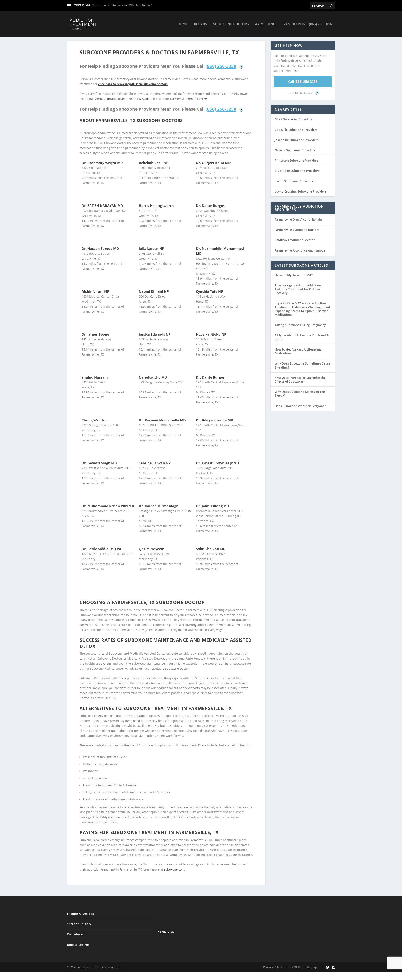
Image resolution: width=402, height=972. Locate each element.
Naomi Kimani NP (154, 291)
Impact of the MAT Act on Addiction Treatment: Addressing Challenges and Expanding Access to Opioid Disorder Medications (302, 309)
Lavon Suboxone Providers (294, 181)
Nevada (144, 99)
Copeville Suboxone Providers (296, 130)
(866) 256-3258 (221, 66)
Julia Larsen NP (151, 248)
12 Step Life (166, 932)
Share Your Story (79, 924)
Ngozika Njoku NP (211, 334)
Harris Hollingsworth (156, 205)
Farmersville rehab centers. (189, 99)
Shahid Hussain (95, 377)
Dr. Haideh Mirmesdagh (158, 506)
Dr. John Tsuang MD (212, 506)
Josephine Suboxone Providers (296, 140)
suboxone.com (174, 869)
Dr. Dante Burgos (210, 205)
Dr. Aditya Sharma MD (214, 420)
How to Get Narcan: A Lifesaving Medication (298, 351)
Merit (98, 99)
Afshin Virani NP (95, 291)
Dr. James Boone (95, 334)
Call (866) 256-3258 (302, 81)
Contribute (75, 934)
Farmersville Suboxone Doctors (297, 230)
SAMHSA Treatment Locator (295, 240)
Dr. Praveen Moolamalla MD (162, 420)
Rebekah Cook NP (153, 163)
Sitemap (311, 967)
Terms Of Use (293, 967)
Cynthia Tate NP (209, 291)
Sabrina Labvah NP (155, 463)
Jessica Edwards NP (155, 334)
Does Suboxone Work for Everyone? (300, 406)
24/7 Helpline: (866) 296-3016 (308, 24)
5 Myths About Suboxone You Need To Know (302, 337)
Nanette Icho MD (153, 377)
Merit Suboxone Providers (293, 119)
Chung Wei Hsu (94, 420)
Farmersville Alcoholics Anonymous (300, 250)
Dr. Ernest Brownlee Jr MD (217, 463)
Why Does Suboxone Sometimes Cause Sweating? (302, 365)
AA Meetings (266, 24)
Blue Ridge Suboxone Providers (297, 171)
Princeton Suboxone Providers (296, 160)
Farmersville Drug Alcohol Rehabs (298, 219)
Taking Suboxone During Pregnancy (300, 325)
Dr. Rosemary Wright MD (102, 163)
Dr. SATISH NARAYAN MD (102, 205)
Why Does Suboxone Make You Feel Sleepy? (300, 393)
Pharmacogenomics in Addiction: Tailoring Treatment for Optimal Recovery (298, 289)
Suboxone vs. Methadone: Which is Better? (122, 5)
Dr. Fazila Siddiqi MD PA (101, 549)
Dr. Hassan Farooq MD (100, 248)
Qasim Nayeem (151, 549)
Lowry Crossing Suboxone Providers (300, 191)
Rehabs (200, 24)
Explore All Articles (80, 914)
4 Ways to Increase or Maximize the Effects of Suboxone (300, 379)
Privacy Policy (272, 967)
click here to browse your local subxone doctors (133, 84)
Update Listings (78, 945)
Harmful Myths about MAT (294, 275)
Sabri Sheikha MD (210, 549)
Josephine (125, 99)
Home (182, 24)
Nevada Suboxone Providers (295, 150)
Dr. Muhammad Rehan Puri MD (108, 506)
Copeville (110, 99)
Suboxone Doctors (231, 24)
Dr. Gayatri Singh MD (99, 463)
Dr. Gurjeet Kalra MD (213, 163)
